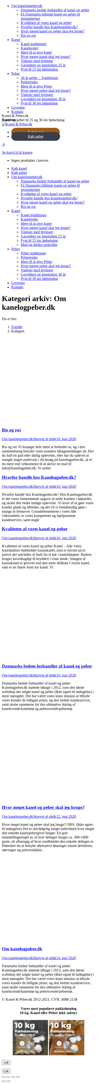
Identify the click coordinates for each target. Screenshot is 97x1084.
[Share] (8, 1077)
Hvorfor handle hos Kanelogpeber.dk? (39, 477)
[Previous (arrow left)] (4, 1081)
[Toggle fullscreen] (13, 1077)
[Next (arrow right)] (8, 1081)
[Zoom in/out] (18, 1077)
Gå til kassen (22, 152)
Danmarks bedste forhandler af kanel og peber (47, 666)
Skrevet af (44, 439)
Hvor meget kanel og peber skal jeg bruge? (43, 807)
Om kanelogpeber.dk (17, 439)
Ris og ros (11, 429)
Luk (6, 1062)
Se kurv (7, 152)
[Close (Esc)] (4, 1077)
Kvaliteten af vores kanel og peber (35, 528)
